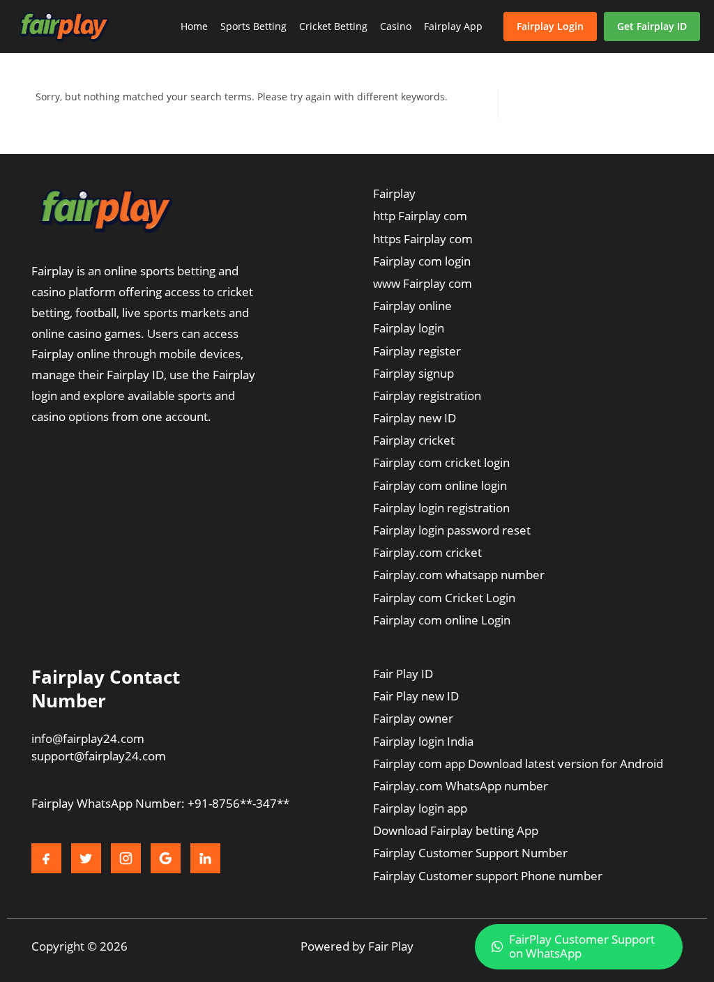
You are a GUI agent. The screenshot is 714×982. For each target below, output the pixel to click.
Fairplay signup (413, 373)
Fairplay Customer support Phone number (487, 876)
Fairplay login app (420, 808)
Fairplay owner (413, 718)
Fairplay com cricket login (441, 462)
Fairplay (394, 193)
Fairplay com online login (440, 485)
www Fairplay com (422, 283)
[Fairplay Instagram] (126, 858)
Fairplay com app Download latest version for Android (518, 763)
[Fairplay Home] (64, 26)
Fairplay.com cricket (427, 552)
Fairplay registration (427, 396)
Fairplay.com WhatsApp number (460, 786)
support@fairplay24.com (98, 756)
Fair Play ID (403, 674)
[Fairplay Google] (166, 858)
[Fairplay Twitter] (86, 858)
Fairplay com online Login (441, 620)
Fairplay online (412, 306)
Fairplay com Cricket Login (444, 598)
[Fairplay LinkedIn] (205, 858)
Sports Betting (253, 26)
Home (194, 26)
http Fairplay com (420, 216)
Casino (395, 26)
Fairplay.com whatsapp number (459, 575)
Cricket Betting (333, 26)
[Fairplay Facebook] (46, 858)
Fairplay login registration (441, 508)
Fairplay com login (422, 261)
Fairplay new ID (414, 418)
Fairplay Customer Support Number (470, 853)
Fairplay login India (423, 741)
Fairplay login (408, 328)
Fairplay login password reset (452, 530)
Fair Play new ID (416, 696)
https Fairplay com (423, 239)
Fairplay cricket (414, 440)
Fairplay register (417, 351)
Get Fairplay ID (652, 26)
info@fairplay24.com (87, 738)
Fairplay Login (550, 26)
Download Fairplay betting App (455, 830)
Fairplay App (453, 26)
